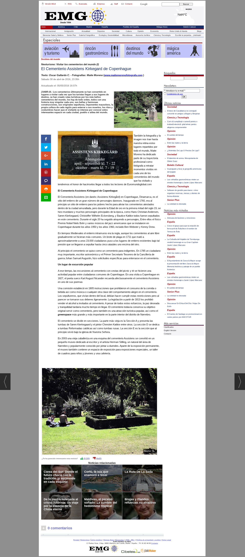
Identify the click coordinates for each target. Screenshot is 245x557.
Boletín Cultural (189, 27)
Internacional (50, 31)
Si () (86, 458)
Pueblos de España (131, 27)
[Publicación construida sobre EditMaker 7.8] (148, 552)
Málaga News (162, 27)
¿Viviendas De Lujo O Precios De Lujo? (183, 151)
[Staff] (112, 4)
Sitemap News (109, 540)
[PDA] (42, 4)
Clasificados (169, 327)
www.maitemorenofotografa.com (123, 75)
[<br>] (102, 535)
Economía (154, 31)
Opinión (141, 31)
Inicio (43, 27)
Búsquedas (119, 540)
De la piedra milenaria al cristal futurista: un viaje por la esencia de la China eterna (61, 504)
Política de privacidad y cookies (148, 540)
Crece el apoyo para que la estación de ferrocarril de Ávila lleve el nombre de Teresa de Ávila (183, 229)
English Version (170, 330)
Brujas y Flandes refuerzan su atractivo (140, 501)
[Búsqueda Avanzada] (76, 4)
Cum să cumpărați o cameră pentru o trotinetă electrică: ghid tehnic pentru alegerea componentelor (182, 124)
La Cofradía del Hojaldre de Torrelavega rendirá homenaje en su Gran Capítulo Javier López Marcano (183, 242)
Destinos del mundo (50, 59)
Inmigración (69, 31)
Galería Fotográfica (87, 35)
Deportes (101, 31)
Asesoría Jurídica (143, 35)
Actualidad (86, 31)
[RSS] (65, 4)
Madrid (188, 14)
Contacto (167, 334)
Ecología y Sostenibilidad (109, 35)
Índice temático (96, 540)
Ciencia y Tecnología (162, 35)
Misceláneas (127, 35)
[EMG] (105, 552)
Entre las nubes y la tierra (177, 143)
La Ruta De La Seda (139, 471)
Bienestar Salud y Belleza (53, 35)
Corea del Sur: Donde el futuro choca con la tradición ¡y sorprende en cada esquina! (61, 476)
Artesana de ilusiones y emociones (181, 218)
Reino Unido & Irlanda (178, 31)
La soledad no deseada (176, 204)
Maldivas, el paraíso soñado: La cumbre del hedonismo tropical (100, 503)
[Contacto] (122, 4)
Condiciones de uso (175, 94)
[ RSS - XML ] (130, 540)
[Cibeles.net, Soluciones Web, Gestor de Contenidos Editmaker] (130, 552)
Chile (76, 27)
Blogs (199, 31)
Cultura (129, 31)
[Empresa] (94, 4)
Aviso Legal (166, 540)
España (105, 27)
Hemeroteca (84, 540)
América (61, 27)
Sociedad (115, 31)
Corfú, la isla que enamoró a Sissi (96, 473)
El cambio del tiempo (175, 135)
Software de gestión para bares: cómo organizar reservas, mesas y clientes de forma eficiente (183, 193)
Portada (76, 540)
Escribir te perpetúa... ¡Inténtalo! (188, 35)
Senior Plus (71, 35)
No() (99, 458)
